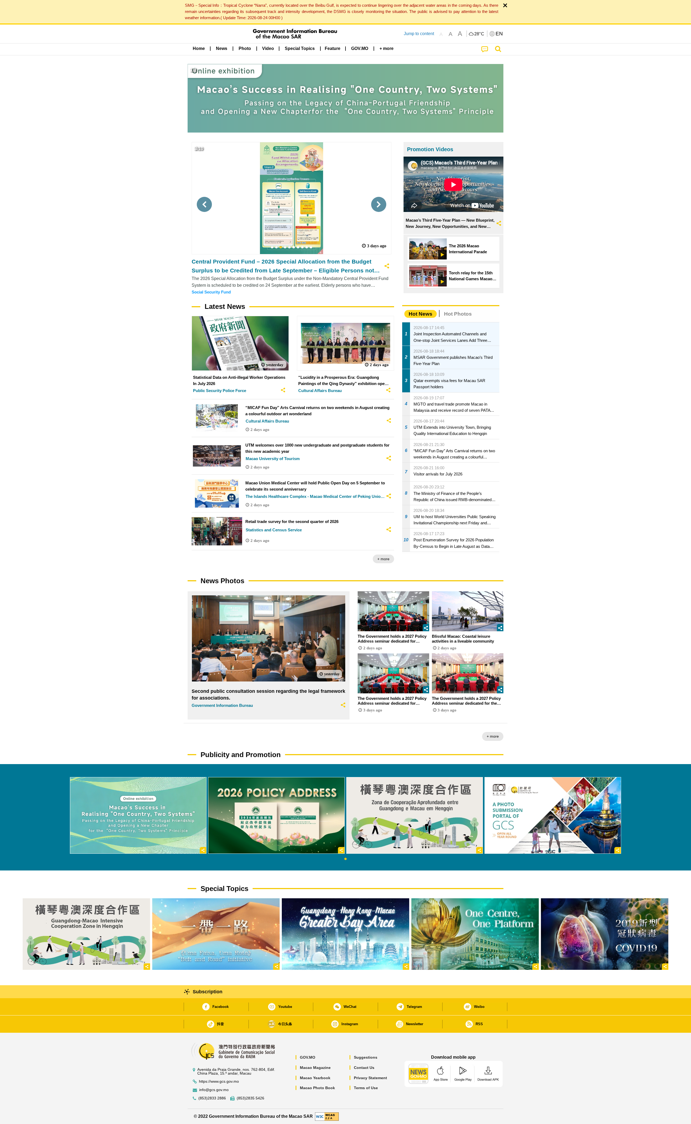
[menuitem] (221, 48)
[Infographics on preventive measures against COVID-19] (604, 934)
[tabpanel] (138, 815)
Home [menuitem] (199, 48)
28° (479, 34)
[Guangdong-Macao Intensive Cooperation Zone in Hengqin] (86, 934)
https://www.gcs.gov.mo (219, 1081)
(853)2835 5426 (250, 1098)
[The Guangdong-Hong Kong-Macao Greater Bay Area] (345, 934)
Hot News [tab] (420, 314)
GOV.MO (307, 1057)
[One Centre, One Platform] (475, 934)
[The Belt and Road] (216, 934)
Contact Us (364, 1067)
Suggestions (365, 1057)
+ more (383, 559)
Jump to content (419, 33)
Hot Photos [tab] (458, 314)
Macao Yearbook (315, 1078)
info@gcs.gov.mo (214, 1090)
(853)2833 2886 (212, 1098)
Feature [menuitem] (332, 48)
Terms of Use (366, 1088)
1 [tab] (345, 859)
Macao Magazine (315, 1067)
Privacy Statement (370, 1078)
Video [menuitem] (268, 48)
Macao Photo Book (317, 1088)
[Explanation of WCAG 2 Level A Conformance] (327, 1116)
